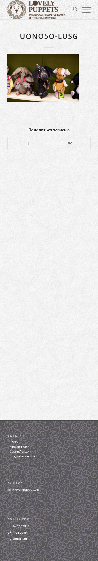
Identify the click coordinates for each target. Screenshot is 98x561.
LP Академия (18, 525)
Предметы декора (22, 456)
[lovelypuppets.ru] (40, 9)
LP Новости (17, 532)
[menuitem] (73, 9)
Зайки (14, 442)
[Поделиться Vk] (69, 143)
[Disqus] (49, 219)
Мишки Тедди (19, 447)
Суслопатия (17, 538)
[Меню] (84, 9)
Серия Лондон (20, 451)
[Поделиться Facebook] (28, 143)
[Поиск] (73, 9)
